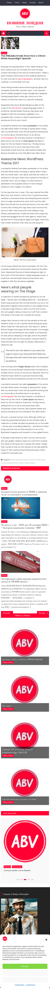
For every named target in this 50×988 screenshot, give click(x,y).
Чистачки (6, 705)
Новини (9, 2)
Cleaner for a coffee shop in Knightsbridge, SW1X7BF (17, 751)
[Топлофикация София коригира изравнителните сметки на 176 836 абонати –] (25, 562)
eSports (26, 460)
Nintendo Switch (17, 463)
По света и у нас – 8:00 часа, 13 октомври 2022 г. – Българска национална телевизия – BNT (25, 526)
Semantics (16, 108)
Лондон (24, 2)
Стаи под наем (16, 867)
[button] (46, 939)
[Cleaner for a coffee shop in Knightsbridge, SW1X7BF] (25, 736)
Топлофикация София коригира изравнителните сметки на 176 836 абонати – (24, 580)
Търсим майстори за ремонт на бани (19, 799)
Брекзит (41, 2)
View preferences (25, 979)
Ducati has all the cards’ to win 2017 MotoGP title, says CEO (8, 613)
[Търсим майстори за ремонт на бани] (25, 782)
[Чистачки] (25, 689)
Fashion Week (35, 460)
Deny (25, 973)
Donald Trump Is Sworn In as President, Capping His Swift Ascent (44, 613)
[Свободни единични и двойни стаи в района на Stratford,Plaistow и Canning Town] (24, 841)
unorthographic (7, 138)
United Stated (29, 463)
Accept (25, 966)
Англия (17, 2)
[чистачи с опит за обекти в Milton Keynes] (25, 642)
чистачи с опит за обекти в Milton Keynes (22, 659)
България (33, 2)
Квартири (7, 867)
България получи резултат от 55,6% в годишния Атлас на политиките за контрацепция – (24, 493)
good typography (25, 79)
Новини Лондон (25, 23)
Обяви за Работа (22, 615)
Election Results (16, 460)
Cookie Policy (19, 985)
